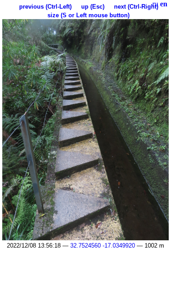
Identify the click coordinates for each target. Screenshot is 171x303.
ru (155, 4)
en (163, 4)
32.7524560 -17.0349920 (102, 245)
